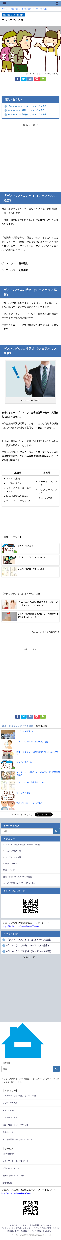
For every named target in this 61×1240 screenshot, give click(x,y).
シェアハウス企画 (13, 857)
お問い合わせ (8, 1154)
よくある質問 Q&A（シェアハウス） (19, 883)
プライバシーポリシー (12, 1168)
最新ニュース (11, 864)
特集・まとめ (9, 870)
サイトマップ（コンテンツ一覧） (16, 1161)
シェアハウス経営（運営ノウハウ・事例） (22, 844)
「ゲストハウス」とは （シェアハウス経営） (26, 106)
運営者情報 (7, 1183)
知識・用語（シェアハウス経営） (13, 14)
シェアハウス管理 (13, 851)
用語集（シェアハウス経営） (15, 1175)
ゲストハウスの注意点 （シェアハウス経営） (26, 114)
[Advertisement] (30, 157)
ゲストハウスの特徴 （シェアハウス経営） (25, 110)
